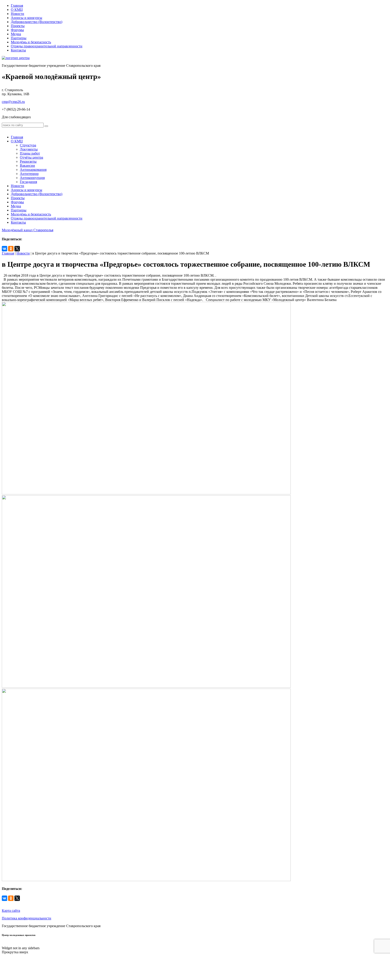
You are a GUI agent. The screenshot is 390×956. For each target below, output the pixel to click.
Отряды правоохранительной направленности (46, 46)
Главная (17, 5)
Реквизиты (28, 161)
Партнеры (18, 38)
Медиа (16, 34)
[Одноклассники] (11, 248)
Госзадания (28, 182)
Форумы (17, 30)
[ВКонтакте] (4, 248)
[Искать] (46, 126)
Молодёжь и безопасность (31, 42)
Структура (28, 145)
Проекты (18, 26)
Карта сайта (11, 910)
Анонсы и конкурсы (26, 18)
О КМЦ (17, 10)
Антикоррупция (32, 178)
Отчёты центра (31, 157)
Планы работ (30, 153)
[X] (17, 248)
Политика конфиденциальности (26, 918)
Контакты (18, 50)
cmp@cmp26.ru (13, 102)
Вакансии (27, 165)
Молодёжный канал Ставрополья (27, 230)
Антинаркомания (33, 169)
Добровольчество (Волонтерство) (36, 22)
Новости (17, 14)
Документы (29, 149)
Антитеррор (29, 174)
